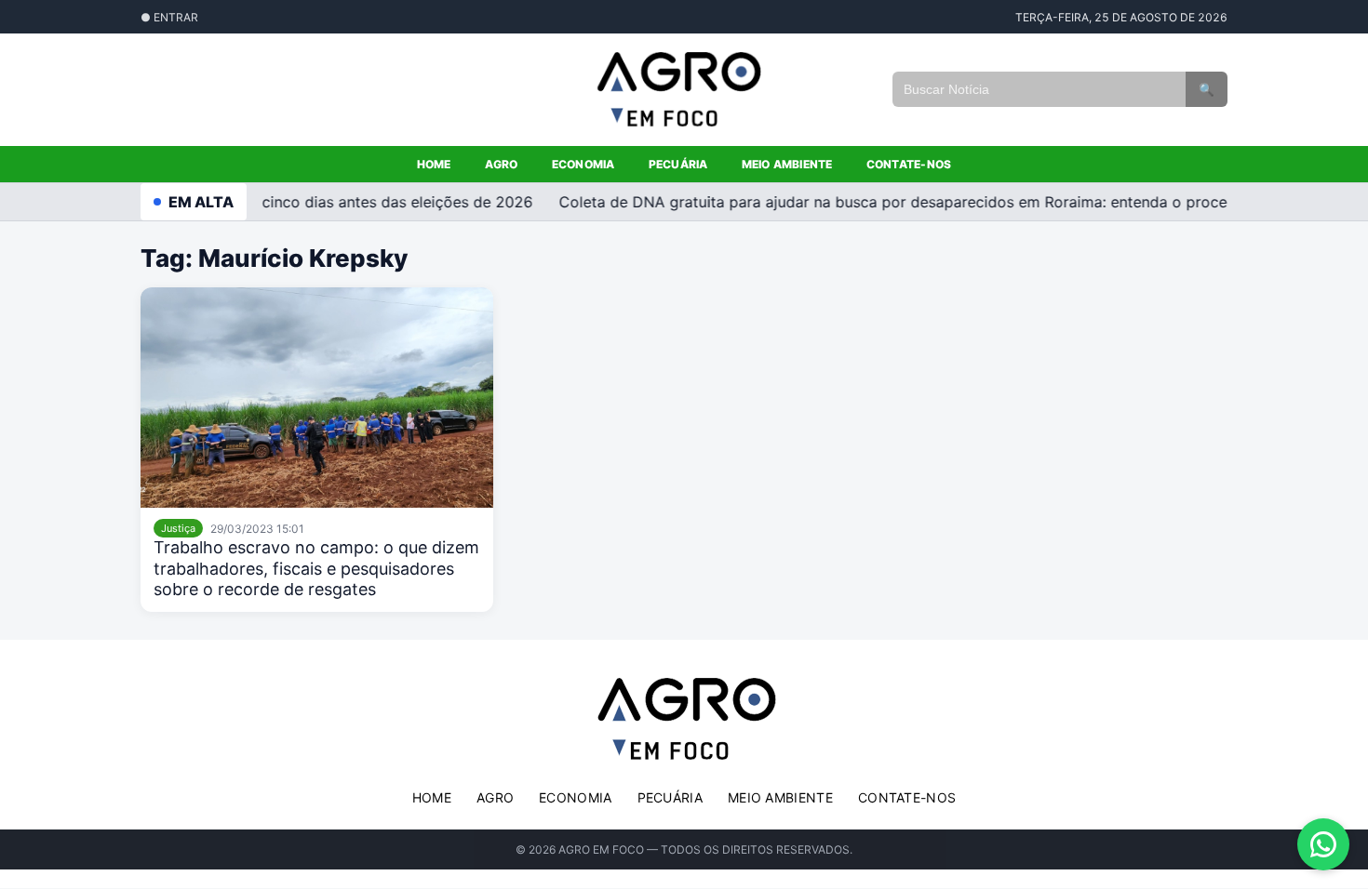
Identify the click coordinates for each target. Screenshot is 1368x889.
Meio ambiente (787, 164)
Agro (501, 164)
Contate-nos (909, 164)
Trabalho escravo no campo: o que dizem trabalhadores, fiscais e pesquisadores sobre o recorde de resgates (316, 568)
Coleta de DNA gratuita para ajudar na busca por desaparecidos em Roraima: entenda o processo (899, 201)
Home (434, 164)
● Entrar (169, 17)
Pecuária (678, 164)
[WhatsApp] (1323, 844)
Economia (583, 164)
